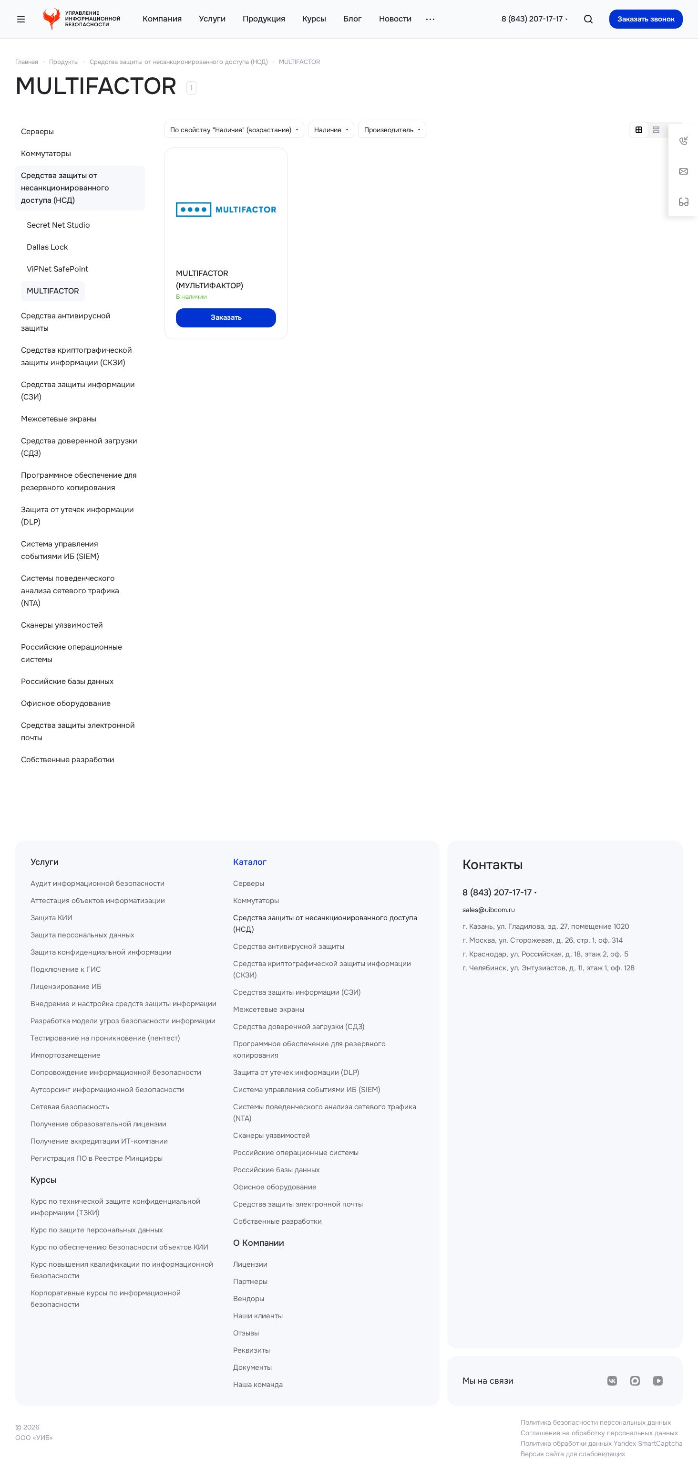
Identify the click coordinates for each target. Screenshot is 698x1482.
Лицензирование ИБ (66, 986)
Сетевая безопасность (70, 1107)
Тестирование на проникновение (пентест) (105, 1038)
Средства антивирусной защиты (66, 322)
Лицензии (250, 1264)
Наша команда (258, 1384)
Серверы (37, 131)
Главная (26, 62)
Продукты (64, 62)
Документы (252, 1367)
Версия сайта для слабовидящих (573, 1454)
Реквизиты (251, 1350)
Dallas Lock (47, 247)
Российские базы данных (67, 681)
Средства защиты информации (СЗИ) (78, 390)
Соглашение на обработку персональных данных (599, 1433)
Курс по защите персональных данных (97, 1230)
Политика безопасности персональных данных (596, 1422)
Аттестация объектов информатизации (98, 900)
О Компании (258, 1243)
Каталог (250, 862)
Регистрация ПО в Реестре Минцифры (97, 1158)
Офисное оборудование (66, 703)
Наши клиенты (258, 1316)
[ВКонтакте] (612, 1380)
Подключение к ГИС (66, 969)
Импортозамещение (66, 1055)
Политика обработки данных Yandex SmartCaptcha (602, 1443)
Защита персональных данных (82, 935)
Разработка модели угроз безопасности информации (123, 1021)
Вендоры (248, 1298)
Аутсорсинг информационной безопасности (107, 1089)
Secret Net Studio (58, 225)
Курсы (44, 1180)
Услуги (45, 862)
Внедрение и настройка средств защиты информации (123, 1004)
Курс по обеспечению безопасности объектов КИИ (119, 1247)
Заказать (226, 317)
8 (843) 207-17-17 (532, 19)
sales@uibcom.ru (488, 909)
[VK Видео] (657, 1380)
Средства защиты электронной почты (78, 731)
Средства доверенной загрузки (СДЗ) (79, 447)
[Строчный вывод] (656, 130)
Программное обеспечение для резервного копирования (79, 481)
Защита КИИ (51, 918)
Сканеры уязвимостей (62, 625)
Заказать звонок (646, 19)
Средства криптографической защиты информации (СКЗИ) (76, 356)
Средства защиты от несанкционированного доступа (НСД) (179, 62)
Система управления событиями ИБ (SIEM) (60, 550)
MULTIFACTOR (299, 62)
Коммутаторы (46, 153)
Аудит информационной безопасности (97, 883)
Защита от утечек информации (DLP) (77, 516)
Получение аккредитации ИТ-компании (99, 1141)
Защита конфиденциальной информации (101, 952)
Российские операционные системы (71, 653)
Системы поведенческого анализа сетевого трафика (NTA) (70, 590)
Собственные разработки (67, 760)
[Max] (635, 1380)
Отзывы (246, 1333)
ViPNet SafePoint (57, 269)
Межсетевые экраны (58, 419)
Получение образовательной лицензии (98, 1124)
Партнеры (250, 1281)
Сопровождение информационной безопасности (116, 1072)
